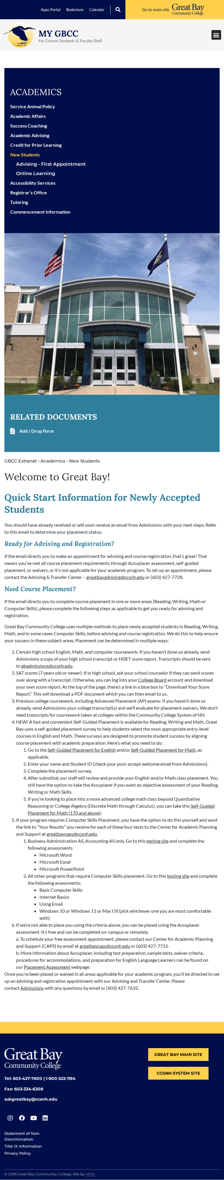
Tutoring (19, 202)
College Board (152, 679)
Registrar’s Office (28, 192)
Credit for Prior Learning (36, 145)
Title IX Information (23, 1146)
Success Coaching (28, 125)
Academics (36, 91)
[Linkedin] (45, 1118)
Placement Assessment (47, 967)
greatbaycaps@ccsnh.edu (72, 834)
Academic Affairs (28, 116)
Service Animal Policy (32, 106)
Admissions (32, 988)
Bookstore (74, 9)
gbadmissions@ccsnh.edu (46, 665)
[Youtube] (33, 1118)
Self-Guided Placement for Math (163, 750)
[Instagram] (10, 1118)
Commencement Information (40, 211)
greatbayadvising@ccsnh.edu (115, 577)
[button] (118, 9)
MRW (90, 1174)
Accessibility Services (32, 183)
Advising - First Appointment (51, 164)
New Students (25, 154)
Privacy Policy (17, 1153)
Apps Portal (50, 9)
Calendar (96, 9)
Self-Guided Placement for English (82, 750)
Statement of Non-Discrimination (22, 1136)
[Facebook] (22, 1118)
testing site (157, 841)
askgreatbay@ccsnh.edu (30, 1099)
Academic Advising (29, 135)
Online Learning (35, 173)
